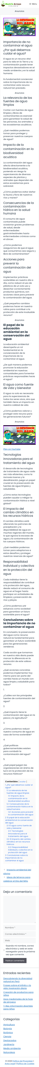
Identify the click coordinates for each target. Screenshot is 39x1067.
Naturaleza (9, 1052)
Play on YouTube (11, 449)
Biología (7, 1028)
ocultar (23, 781)
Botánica (8, 1032)
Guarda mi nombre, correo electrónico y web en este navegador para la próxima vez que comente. (20, 950)
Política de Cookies (25, 1063)
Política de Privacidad (22, 1061)
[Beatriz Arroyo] (11, 4)
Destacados (9, 1040)
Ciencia (7, 1036)
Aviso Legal (10, 1063)
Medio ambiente (12, 1048)
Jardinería (8, 1044)
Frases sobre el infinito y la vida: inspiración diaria (17, 987)
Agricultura (9, 1024)
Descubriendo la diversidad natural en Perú (17, 980)
